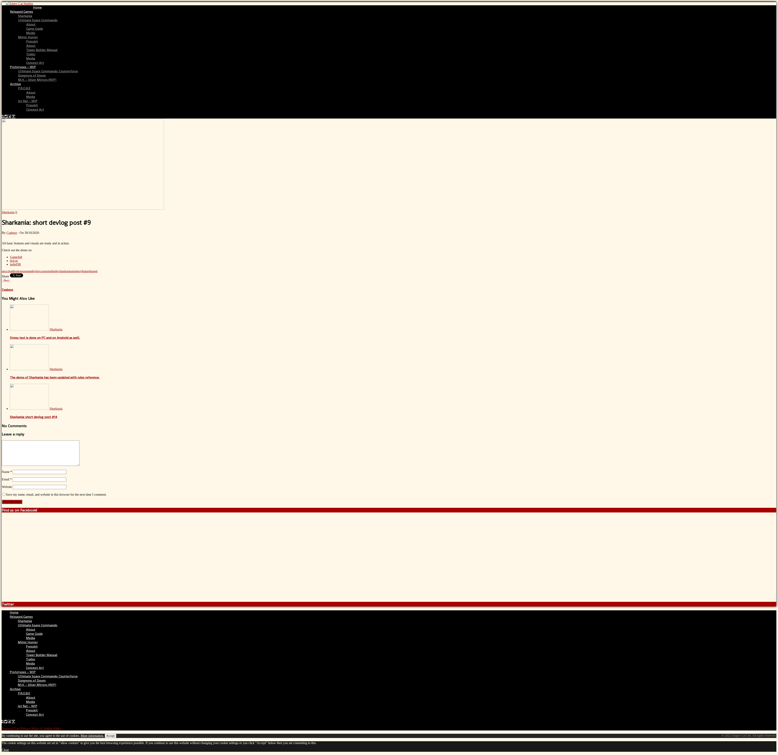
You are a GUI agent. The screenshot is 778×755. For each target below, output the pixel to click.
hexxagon (42, 271)
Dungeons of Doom (32, 75)
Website (7, 487)
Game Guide (34, 29)
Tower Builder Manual (42, 50)
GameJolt (16, 257)
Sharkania (25, 16)
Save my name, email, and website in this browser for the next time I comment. (56, 494)
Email (7, 479)
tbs (83, 271)
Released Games (21, 12)
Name (7, 472)
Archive (15, 84)
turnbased (91, 271)
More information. (92, 735)
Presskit (32, 41)
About (30, 24)
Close (5, 750)
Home (37, 7)
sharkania (65, 271)
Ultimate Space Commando (38, 20)
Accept (110, 735)
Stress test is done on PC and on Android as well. (45, 338)
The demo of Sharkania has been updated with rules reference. (54, 377)
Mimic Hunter (28, 37)
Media (30, 33)
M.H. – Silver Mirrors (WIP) (37, 80)
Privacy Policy (30, 728)
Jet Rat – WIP (27, 101)
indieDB (15, 264)
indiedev (53, 271)
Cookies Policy (51, 728)
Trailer (30, 54)
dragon (21, 271)
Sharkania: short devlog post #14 (33, 417)
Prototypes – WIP (23, 67)
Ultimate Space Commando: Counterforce (48, 71)
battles (13, 271)
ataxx (5, 271)
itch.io (14, 260)
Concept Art (35, 63)
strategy (76, 271)
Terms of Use (10, 728)
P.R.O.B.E (24, 88)
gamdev (31, 271)
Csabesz (11, 232)
